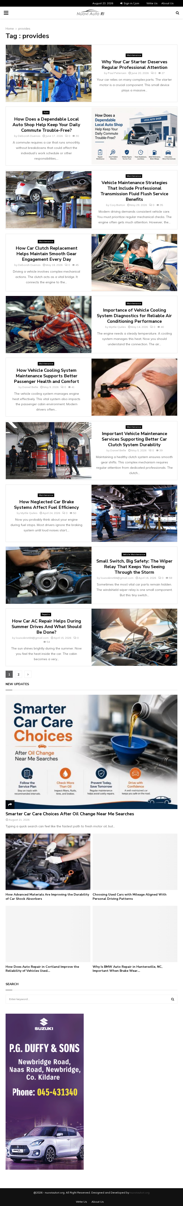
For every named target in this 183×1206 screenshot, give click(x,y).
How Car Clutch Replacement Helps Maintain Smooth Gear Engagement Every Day (46, 253)
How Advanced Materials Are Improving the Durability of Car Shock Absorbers (47, 896)
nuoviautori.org (140, 1192)
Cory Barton (117, 205)
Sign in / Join (131, 3)
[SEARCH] (172, 999)
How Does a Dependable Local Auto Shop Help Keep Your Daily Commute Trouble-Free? (46, 124)
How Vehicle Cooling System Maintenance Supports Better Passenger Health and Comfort (46, 375)
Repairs (46, 614)
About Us (167, 3)
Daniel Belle (30, 387)
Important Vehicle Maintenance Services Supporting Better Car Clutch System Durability (134, 439)
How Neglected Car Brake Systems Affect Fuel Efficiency (46, 504)
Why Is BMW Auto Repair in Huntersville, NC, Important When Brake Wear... (127, 969)
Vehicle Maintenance (134, 554)
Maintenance (134, 55)
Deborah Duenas (29, 136)
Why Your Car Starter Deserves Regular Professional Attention (134, 64)
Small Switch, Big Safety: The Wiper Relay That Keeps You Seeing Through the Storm (134, 566)
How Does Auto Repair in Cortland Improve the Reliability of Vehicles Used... (42, 969)
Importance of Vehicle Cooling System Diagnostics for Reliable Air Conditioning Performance (134, 315)
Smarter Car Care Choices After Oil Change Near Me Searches (70, 814)
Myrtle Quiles (117, 327)
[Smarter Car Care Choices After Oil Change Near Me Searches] (91, 752)
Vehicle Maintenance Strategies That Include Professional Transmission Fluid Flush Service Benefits (134, 191)
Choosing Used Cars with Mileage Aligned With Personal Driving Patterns (129, 896)
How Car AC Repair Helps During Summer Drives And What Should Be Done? (46, 626)
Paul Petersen (117, 73)
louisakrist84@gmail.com (117, 577)
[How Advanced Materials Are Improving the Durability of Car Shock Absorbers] (48, 862)
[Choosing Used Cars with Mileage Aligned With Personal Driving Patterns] (135, 862)
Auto (46, 112)
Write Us (152, 3)
